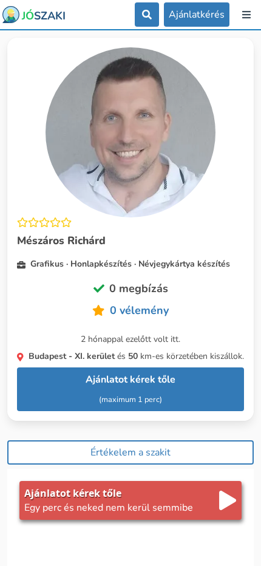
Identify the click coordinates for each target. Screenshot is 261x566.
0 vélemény (139, 310)
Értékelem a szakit (130, 452)
